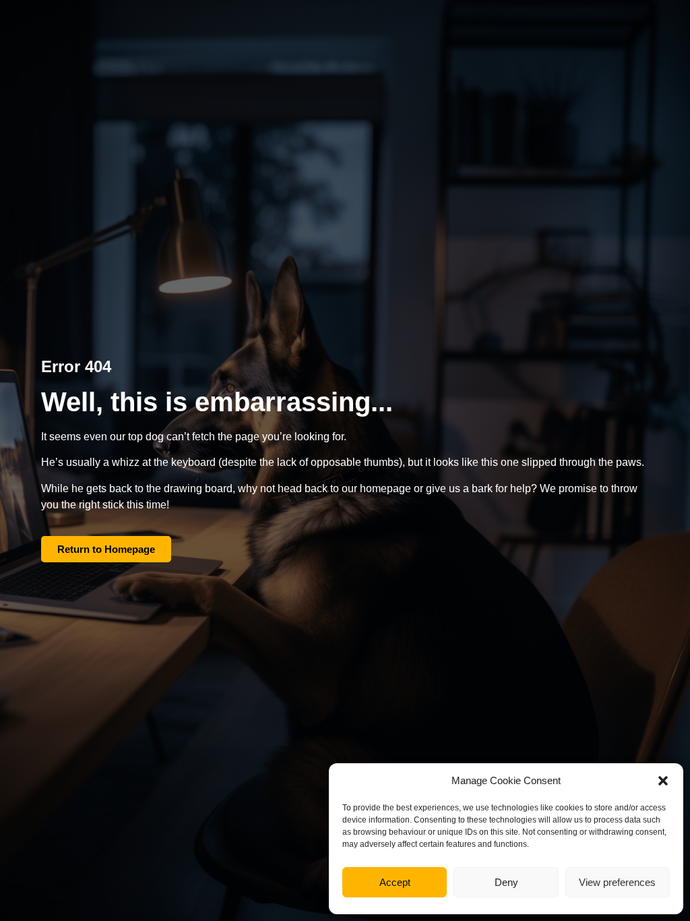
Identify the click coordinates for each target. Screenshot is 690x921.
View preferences (617, 882)
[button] (663, 781)
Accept (394, 882)
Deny (506, 882)
